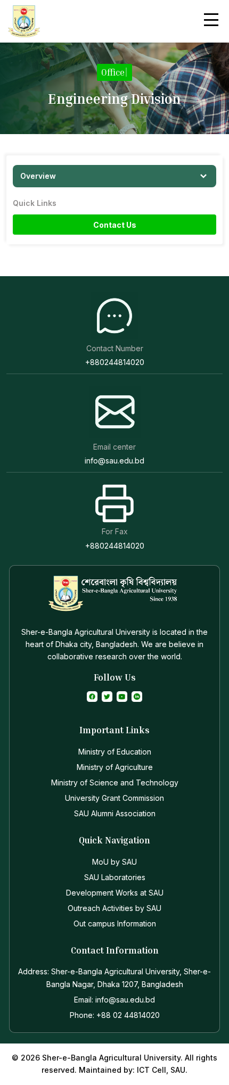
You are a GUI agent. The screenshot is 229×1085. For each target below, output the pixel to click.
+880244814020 (114, 362)
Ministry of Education (114, 751)
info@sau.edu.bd (114, 460)
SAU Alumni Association (115, 813)
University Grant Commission (114, 797)
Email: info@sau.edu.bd (114, 999)
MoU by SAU (114, 861)
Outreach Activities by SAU (114, 908)
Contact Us (114, 224)
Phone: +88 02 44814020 (115, 1015)
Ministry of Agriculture (115, 767)
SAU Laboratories (114, 877)
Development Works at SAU (114, 892)
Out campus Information (114, 923)
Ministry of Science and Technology (114, 782)
